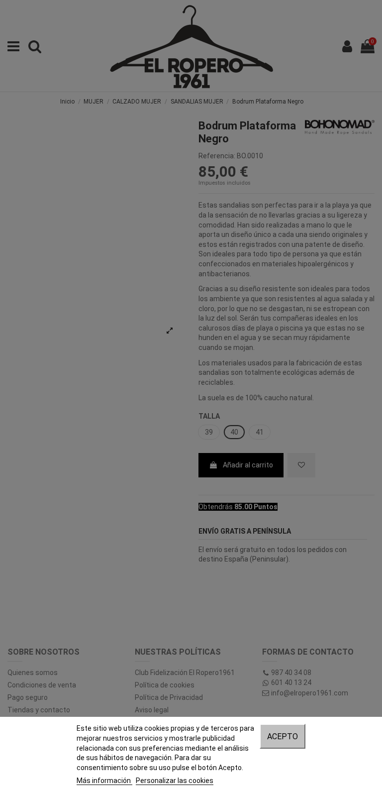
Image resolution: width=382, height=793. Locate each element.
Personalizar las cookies (174, 781)
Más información (104, 781)
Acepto (282, 736)
